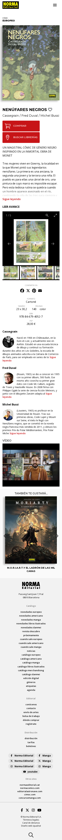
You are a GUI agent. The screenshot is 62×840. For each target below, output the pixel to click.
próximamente (31, 635)
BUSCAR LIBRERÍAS (25, 137)
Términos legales (31, 819)
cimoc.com (29, 794)
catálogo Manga (31, 662)
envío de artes (31, 712)
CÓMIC (5, 18)
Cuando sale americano (31, 643)
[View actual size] (47, 215)
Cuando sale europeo (31, 639)
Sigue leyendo (11, 199)
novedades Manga (31, 619)
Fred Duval (29, 115)
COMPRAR (19, 125)
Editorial (31, 698)
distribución (31, 738)
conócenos (31, 704)
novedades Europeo (31, 611)
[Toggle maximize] (55, 215)
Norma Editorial (24, 755)
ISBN (31, 313)
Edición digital (31, 678)
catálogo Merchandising (31, 670)
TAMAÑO (21, 306)
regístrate (31, 723)
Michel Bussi (50, 115)
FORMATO (31, 299)
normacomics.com (29, 787)
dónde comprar (31, 720)
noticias (31, 650)
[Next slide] (52, 243)
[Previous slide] (9, 243)
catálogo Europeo (31, 654)
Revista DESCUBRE (31, 631)
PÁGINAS (38, 306)
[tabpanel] (31, 465)
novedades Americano (31, 615)
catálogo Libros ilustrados (31, 666)
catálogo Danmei (31, 674)
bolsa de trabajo (31, 716)
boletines (31, 746)
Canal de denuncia (31, 822)
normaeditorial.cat (30, 784)
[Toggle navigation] (55, 5)
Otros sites (31, 778)
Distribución (31, 732)
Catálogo (31, 605)
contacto (31, 708)
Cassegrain (10, 115)
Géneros (31, 682)
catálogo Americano (31, 658)
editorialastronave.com (29, 791)
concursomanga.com (30, 797)
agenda (31, 689)
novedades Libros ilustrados (31, 623)
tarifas (31, 742)
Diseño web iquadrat (31, 825)
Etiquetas (31, 685)
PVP (31, 321)
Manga (46, 755)
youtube (33, 771)
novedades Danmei (31, 627)
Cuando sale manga (31, 646)
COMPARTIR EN (31, 285)
